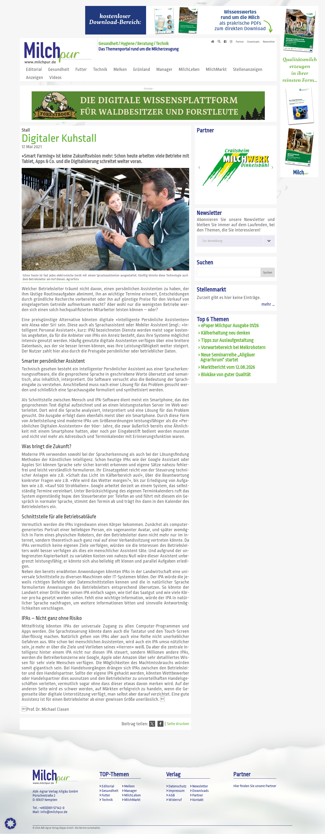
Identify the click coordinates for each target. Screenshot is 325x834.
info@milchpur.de (53, 812)
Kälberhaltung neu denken (225, 333)
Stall (26, 130)
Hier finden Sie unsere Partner (254, 786)
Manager (164, 69)
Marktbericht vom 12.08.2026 (228, 367)
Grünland (141, 69)
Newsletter (269, 41)
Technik (100, 69)
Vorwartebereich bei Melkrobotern (233, 347)
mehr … (268, 304)
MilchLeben (189, 69)
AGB (171, 795)
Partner (240, 41)
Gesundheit (58, 69)
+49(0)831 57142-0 (51, 808)
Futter (81, 69)
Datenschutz (177, 786)
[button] (152, 724)
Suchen (205, 262)
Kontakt (197, 800)
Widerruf (175, 800)
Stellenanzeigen (247, 69)
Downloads (253, 41)
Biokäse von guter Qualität (226, 374)
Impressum (176, 791)
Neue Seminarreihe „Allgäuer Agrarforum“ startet (228, 357)
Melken (120, 69)
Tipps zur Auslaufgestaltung (227, 340)
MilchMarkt (216, 69)
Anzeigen (34, 77)
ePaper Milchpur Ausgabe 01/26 (230, 325)
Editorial (34, 69)
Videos (55, 77)
